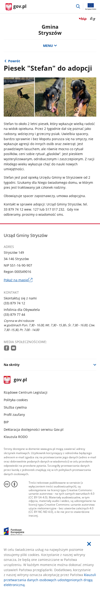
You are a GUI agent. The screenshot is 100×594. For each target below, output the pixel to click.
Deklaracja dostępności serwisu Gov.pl (33, 429)
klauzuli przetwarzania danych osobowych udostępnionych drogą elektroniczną (50, 580)
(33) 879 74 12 (14, 303)
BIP (6, 422)
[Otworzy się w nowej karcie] (7, 348)
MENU (48, 45)
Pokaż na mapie (18, 280)
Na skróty (12, 364)
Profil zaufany (14, 414)
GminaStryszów (50, 29)
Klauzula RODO (16, 436)
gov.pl (20, 380)
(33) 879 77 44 (14, 314)
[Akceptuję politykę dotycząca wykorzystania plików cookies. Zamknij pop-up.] (89, 544)
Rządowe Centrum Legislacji (25, 392)
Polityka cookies (16, 400)
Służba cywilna (15, 407)
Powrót (14, 61)
